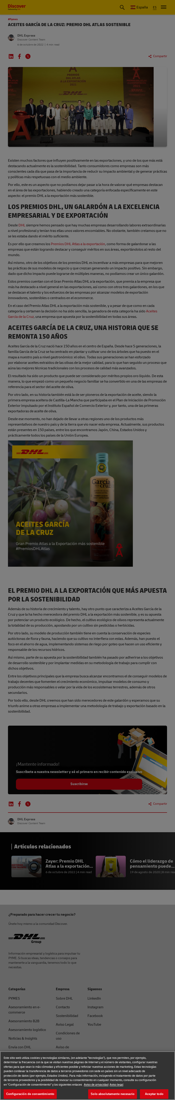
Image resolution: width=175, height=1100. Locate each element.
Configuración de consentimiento (30, 1094)
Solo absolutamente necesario (112, 1094)
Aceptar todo (154, 1094)
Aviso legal (116, 1085)
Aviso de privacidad (96, 1085)
